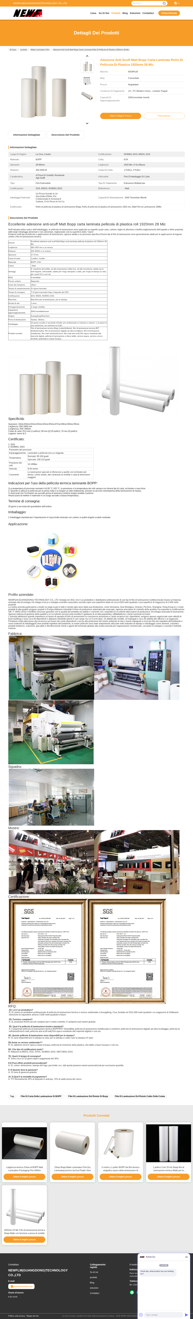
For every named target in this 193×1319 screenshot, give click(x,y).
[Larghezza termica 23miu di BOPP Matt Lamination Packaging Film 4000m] (24, 1143)
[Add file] (141, 1315)
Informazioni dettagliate (26, 135)
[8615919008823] (132, 1292)
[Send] (186, 1315)
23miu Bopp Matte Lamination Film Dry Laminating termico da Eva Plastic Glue (72, 1169)
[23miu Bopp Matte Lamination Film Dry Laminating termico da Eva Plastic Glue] (72, 1143)
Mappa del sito (33, 1316)
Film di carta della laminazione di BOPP (41, 1096)
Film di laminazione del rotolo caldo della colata (140, 1096)
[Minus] (186, 1257)
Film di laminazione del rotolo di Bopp (88, 1096)
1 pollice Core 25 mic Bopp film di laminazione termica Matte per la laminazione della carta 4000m (168, 1169)
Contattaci (148, 13)
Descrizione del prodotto (65, 135)
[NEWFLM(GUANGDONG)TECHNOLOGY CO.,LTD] (27, 13)
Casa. (93, 13)
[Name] (164, 3)
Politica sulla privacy (16, 1316)
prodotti (115, 13)
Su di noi (104, 13)
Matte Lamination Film (40, 50)
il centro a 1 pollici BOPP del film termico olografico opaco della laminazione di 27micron (120, 1169)
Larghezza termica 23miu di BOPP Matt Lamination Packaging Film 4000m (24, 1169)
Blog (125, 13)
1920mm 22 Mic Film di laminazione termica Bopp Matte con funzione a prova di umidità (24, 1231)
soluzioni (135, 13)
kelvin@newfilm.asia (23, 1286)
